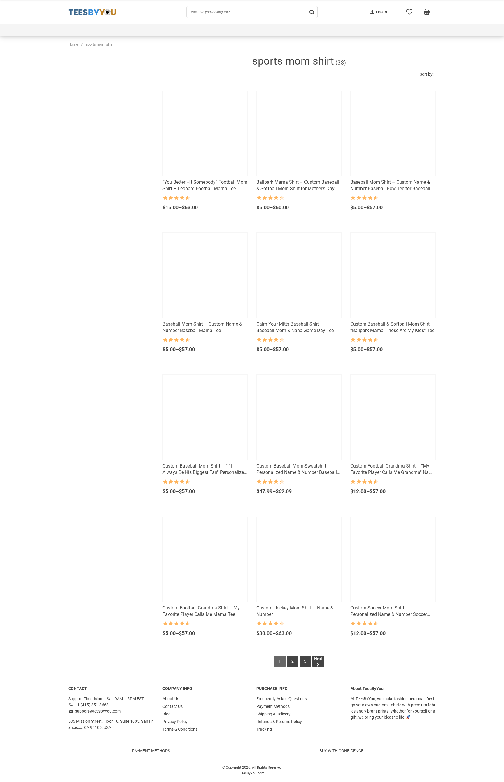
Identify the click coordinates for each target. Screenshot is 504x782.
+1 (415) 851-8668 (91, 705)
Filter (137, 191)
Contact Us (172, 706)
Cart (351, 29)
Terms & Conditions (179, 729)
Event (73, 29)
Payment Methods (273, 706)
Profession (281, 29)
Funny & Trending (155, 29)
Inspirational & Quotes (235, 29)
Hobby (193, 29)
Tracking (264, 729)
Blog (166, 714)
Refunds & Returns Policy (279, 721)
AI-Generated (319, 29)
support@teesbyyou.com (97, 711)
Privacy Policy (175, 721)
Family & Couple (109, 29)
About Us (170, 698)
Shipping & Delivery (273, 714)
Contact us (380, 29)
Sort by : (427, 74)
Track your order (420, 29)
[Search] (142, 230)
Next (318, 658)
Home (73, 44)
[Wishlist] (409, 12)
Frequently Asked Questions (281, 698)
